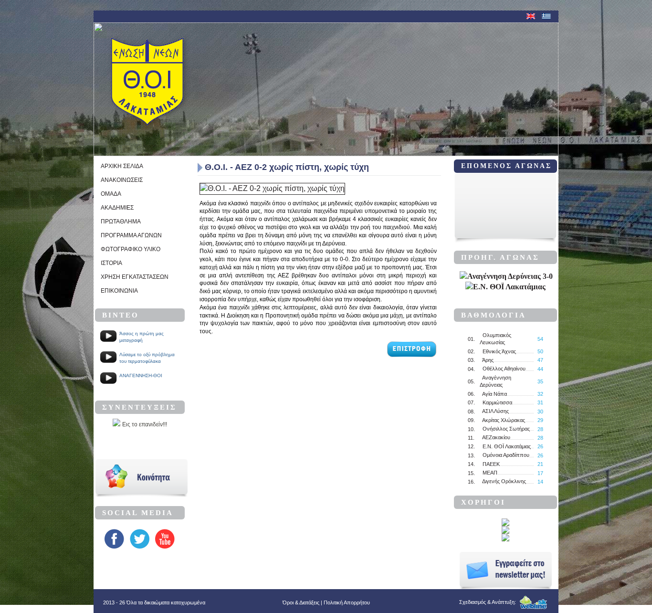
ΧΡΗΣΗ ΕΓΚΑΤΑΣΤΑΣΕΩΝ (134, 277)
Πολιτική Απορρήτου (347, 602)
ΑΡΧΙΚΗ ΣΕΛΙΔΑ (122, 166)
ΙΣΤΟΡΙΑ (111, 263)
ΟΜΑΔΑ (111, 193)
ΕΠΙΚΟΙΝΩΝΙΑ (119, 290)
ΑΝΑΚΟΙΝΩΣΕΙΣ (122, 180)
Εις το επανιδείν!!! (144, 424)
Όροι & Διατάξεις (301, 602)
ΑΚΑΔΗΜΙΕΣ (117, 207)
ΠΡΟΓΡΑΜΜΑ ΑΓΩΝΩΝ (131, 235)
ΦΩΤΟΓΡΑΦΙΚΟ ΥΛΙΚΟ (130, 249)
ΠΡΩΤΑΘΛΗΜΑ (121, 221)
